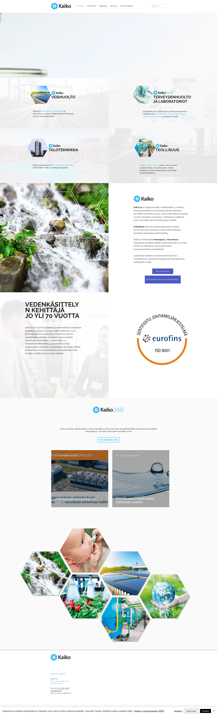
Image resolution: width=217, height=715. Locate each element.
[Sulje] (213, 711)
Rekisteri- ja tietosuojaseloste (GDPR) (149, 711)
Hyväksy (205, 711)
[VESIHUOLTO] (54, 103)
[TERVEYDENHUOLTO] (163, 103)
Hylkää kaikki (191, 711)
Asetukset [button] (178, 711)
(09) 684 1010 (63, 688)
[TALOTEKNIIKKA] (54, 155)
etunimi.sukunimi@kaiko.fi (60, 693)
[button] (91, 6)
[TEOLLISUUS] (163, 155)
